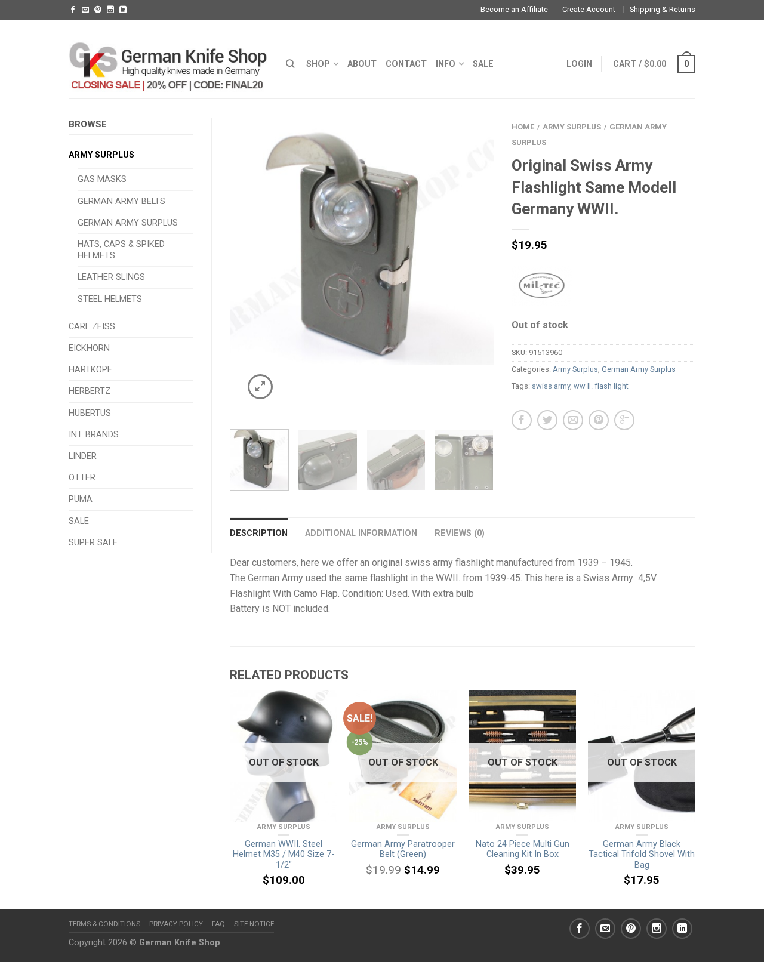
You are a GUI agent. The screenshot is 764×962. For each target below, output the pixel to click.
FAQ (218, 924)
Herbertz (89, 391)
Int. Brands (94, 435)
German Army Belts (121, 201)
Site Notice (254, 924)
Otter (82, 478)
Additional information (361, 533)
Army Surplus (101, 155)
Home (523, 126)
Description (259, 533)
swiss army (551, 385)
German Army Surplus (128, 223)
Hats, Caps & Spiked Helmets (121, 250)
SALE (483, 64)
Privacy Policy (176, 924)
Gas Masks (102, 179)
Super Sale (93, 543)
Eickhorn (89, 348)
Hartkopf (90, 370)
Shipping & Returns (662, 9)
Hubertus (90, 413)
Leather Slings (111, 277)
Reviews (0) (460, 533)
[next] (480, 267)
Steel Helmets (110, 299)
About (362, 64)
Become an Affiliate (514, 9)
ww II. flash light (601, 385)
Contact (406, 64)
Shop (318, 64)
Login (579, 64)
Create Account (588, 9)
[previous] (243, 267)
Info (445, 64)
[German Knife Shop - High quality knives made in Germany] (168, 59)
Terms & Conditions (104, 924)
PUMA (81, 499)
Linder (83, 456)
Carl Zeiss (92, 327)
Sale (79, 521)
